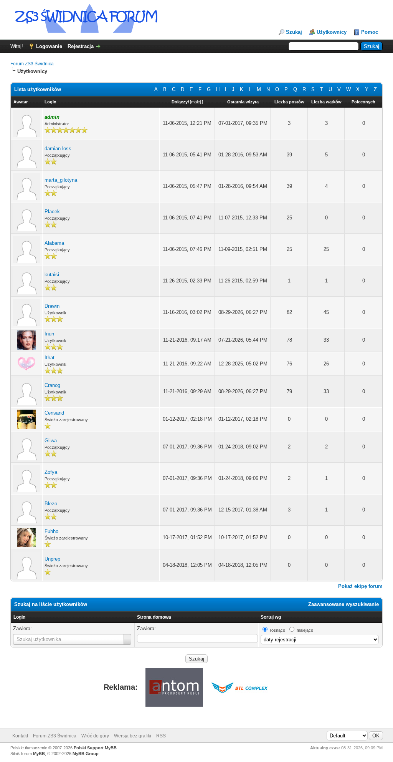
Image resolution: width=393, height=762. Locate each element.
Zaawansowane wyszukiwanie (343, 604)
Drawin (52, 306)
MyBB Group (86, 753)
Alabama (54, 243)
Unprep (52, 559)
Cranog (52, 385)
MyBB (39, 753)
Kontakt (20, 736)
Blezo (51, 503)
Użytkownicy (332, 32)
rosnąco (277, 630)
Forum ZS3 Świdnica (32, 63)
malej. (196, 102)
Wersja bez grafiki (132, 736)
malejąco (305, 630)
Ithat (49, 357)
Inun (49, 334)
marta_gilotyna (61, 180)
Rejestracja (81, 46)
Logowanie (49, 46)
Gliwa (51, 440)
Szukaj (294, 32)
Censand (54, 413)
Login (19, 617)
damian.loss (58, 148)
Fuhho (51, 531)
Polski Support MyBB (95, 747)
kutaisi (52, 274)
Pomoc (369, 32)
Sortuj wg (271, 617)
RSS (161, 736)
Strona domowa (154, 617)
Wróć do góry (95, 736)
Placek (52, 211)
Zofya (51, 472)
